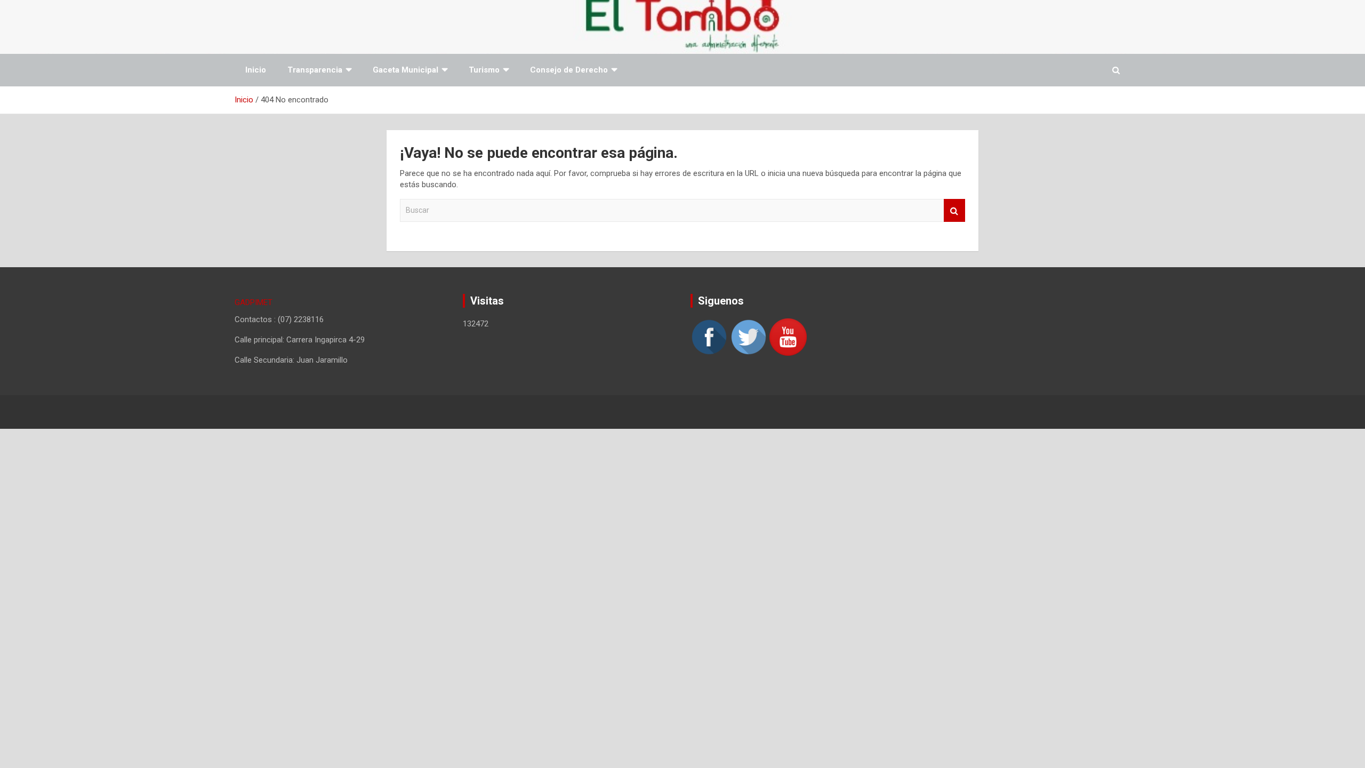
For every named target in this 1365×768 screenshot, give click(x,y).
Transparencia (314, 70)
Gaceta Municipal (405, 70)
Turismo (484, 70)
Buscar (954, 210)
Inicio (255, 70)
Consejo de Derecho (569, 70)
